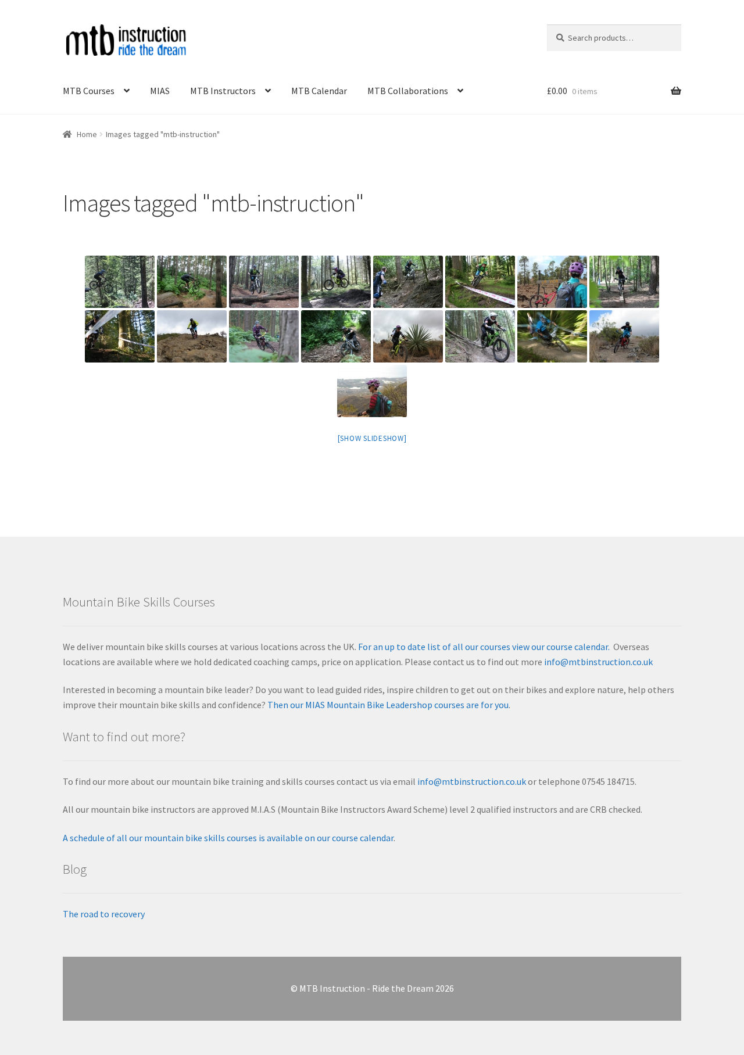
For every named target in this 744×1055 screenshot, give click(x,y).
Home (87, 134)
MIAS (160, 90)
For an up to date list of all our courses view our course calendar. (484, 646)
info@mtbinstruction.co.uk (598, 662)
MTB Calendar (319, 90)
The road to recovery (104, 914)
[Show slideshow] (372, 438)
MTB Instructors (223, 90)
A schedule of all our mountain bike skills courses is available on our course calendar (228, 838)
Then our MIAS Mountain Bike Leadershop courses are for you (387, 704)
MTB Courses (89, 90)
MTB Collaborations (407, 90)
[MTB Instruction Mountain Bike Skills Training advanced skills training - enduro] (480, 282)
